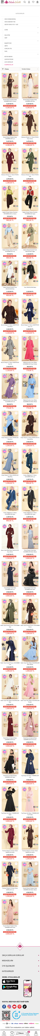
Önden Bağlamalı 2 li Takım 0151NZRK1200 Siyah (30, 513)
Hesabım (36, 1035)
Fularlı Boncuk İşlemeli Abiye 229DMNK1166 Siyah (10, 776)
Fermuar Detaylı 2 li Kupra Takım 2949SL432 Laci (10, 889)
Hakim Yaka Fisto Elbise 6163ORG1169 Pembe (30, 701)
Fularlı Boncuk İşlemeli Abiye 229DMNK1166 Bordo (10, 738)
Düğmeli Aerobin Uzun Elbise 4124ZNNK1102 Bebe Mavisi (30, 401)
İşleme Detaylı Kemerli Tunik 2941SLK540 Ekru (10, 288)
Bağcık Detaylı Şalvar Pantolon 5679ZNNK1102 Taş (10, 250)
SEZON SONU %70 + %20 (11, 24)
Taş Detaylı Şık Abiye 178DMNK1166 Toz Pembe (30, 814)
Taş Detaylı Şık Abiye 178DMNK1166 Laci (30, 776)
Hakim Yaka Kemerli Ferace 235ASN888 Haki (10, 626)
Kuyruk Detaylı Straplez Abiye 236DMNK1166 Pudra (10, 926)
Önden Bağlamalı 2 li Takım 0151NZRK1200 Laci (30, 476)
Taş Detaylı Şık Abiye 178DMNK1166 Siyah (10, 814)
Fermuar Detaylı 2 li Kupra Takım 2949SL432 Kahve (30, 851)
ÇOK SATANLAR (9, 62)
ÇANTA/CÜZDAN (9, 59)
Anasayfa (4, 1035)
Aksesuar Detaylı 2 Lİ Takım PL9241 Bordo (10, 175)
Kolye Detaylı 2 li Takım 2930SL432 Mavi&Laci (10, 438)
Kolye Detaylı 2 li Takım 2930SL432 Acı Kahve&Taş (30, 438)
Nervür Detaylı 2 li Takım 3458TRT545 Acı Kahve (10, 325)
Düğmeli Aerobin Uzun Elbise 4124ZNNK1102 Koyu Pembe (30, 363)
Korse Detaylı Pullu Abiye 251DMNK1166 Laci (10, 588)
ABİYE (6, 45)
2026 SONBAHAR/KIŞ (10, 19)
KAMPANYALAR (9, 64)
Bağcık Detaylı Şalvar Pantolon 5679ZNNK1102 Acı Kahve (10, 213)
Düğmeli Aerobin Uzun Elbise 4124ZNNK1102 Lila (10, 401)
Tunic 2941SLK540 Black (30, 287)
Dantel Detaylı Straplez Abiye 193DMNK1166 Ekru (30, 100)
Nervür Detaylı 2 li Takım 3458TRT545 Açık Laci (30, 325)
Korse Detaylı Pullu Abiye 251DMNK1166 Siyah (30, 588)
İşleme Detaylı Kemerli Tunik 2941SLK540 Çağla (30, 250)
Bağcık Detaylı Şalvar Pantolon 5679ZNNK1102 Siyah (30, 213)
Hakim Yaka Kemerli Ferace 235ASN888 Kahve (30, 626)
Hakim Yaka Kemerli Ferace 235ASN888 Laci (10, 663)
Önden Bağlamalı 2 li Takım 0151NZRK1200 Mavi (10, 513)
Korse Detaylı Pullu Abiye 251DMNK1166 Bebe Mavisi (30, 551)
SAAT (6, 37)
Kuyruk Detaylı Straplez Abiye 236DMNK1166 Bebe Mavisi (30, 889)
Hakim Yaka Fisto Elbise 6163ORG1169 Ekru (10, 701)
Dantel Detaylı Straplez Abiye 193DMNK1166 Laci (10, 138)
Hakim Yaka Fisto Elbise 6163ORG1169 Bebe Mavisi (30, 663)
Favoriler (12, 1035)
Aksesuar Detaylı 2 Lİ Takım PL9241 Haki (30, 175)
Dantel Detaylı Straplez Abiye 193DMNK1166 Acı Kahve (10, 100)
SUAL (6, 51)
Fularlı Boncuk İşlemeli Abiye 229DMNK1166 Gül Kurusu (30, 738)
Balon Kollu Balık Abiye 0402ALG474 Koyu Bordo (10, 551)
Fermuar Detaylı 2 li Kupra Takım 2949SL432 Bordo (10, 851)
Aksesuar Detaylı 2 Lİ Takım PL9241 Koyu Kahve (30, 138)
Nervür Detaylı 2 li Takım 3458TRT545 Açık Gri (10, 363)
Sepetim (28, 1033)
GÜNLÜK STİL (8, 48)
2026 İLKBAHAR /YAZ (10, 21)
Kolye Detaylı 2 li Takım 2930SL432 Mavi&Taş (10, 476)
